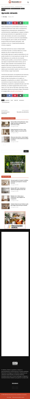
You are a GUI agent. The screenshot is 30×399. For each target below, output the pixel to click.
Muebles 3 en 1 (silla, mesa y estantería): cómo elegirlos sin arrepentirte (18, 197)
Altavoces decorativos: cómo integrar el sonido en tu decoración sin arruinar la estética (19, 138)
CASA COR (16, 100)
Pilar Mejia (5, 16)
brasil (12, 100)
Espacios (22, 8)
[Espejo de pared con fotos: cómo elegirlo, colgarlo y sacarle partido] (5, 132)
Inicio (2, 6)
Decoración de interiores (9, 6)
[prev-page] (2, 145)
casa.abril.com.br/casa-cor (16, 91)
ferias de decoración (5, 102)
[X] (16, 387)
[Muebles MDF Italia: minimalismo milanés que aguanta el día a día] (5, 190)
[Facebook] (13, 387)
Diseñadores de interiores (15, 8)
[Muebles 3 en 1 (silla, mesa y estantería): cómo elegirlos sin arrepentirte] (5, 198)
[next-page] (4, 145)
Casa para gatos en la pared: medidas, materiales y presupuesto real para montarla (19, 182)
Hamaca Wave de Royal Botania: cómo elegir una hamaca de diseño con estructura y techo (19, 123)
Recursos (3, 10)
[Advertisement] (15, 294)
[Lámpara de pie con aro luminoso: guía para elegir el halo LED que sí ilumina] (5, 206)
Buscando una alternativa (23, 112)
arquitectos (7, 100)
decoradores (21, 100)
